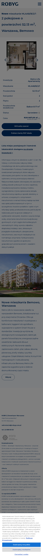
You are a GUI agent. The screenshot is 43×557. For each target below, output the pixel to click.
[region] (21, 535)
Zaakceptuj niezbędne (21, 549)
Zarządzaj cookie (21, 554)
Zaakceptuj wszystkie (21, 545)
